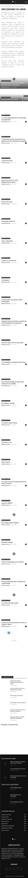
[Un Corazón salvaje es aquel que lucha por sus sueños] (14, 374)
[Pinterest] (14, 868)
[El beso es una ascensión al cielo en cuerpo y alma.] (14, 614)
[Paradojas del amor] (14, 213)
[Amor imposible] (14, 233)
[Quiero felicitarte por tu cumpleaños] (5, 796)
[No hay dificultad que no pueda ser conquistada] (14, 573)
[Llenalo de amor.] (14, 152)
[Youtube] (21, 868)
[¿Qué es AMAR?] (14, 495)
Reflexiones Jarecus (5, 121)
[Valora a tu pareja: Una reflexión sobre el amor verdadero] (14, 79)
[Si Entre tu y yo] (14, 434)
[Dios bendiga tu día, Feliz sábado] (5, 704)
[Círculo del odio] (14, 193)
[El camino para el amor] (14, 415)
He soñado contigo (8, 403)
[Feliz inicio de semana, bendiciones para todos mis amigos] (5, 682)
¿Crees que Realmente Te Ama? (17, 768)
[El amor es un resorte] (14, 252)
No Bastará (5, 280)
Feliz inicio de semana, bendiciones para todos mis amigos (16, 682)
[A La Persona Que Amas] (14, 595)
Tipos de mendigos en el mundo (12, 562)
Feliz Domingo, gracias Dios (16, 695)
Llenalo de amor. (7, 161)
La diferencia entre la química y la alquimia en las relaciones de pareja (13, 140)
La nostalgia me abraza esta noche (13, 362)
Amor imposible (7, 241)
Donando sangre (7, 542)
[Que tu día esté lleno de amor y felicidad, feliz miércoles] (5, 690)
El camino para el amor (9, 423)
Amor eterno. (5, 462)
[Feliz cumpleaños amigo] (5, 789)
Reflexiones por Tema (9, 6)
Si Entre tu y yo (6, 442)
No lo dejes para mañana (10, 523)
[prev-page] (2, 633)
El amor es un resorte (8, 260)
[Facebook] (6, 868)
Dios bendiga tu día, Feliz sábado (17, 702)
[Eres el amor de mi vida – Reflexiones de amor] (14, 172)
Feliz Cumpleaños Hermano (16, 801)
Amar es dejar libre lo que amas (12, 342)
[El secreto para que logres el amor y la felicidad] (5, 777)
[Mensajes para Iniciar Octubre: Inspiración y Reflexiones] (5, 718)
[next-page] (15, 633)
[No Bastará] (14, 272)
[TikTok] (17, 868)
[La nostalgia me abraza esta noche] (14, 354)
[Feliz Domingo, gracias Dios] (5, 697)
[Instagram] (10, 868)
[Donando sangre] (14, 534)
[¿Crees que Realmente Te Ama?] (11, 95)
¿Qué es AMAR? (7, 503)
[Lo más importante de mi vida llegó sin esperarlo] (14, 110)
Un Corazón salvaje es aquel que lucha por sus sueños (12, 383)
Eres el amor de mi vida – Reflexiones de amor (10, 181)
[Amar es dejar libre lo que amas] (14, 334)
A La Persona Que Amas (9, 603)
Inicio (2, 6)
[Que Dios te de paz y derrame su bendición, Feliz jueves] (5, 711)
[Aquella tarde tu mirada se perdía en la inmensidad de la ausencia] (14, 313)
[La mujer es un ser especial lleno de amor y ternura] (14, 473)
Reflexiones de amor (6, 80)
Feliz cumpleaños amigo (16, 787)
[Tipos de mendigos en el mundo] (14, 554)
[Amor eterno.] (14, 454)
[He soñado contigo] (14, 395)
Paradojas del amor (8, 221)
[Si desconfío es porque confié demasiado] (14, 291)
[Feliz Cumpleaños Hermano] (5, 803)
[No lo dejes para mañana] (14, 514)
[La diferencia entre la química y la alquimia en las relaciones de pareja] (14, 131)
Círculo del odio (6, 202)
